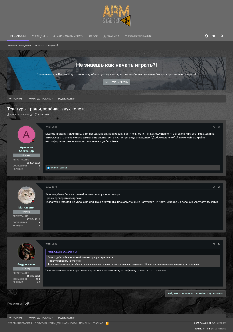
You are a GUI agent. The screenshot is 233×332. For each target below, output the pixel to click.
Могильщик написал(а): (61, 252)
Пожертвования (139, 36)
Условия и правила (20, 323)
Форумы (20, 36)
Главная (98, 323)
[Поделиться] (214, 127)
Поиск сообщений (46, 45)
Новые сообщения (19, 45)
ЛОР (95, 36)
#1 (219, 127)
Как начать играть (70, 36)
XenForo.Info (219, 323)
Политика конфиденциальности (56, 323)
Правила (112, 36)
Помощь (84, 323)
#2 (219, 187)
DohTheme (220, 329)
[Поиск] (222, 36)
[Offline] (33, 140)
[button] (47, 36)
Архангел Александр (21, 114)
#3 (219, 244)
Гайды (39, 36)
